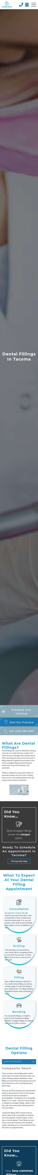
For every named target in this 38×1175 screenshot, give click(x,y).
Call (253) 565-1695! (19, 861)
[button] (33, 4)
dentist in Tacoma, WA (16, 913)
